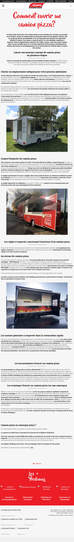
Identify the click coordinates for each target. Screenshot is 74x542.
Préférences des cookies (56, 515)
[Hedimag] (37, 6)
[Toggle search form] (71, 6)
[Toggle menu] (3, 6)
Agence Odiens (68, 515)
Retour (38, 463)
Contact (70, 1)
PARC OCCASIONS (60, 1)
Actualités (41, 1)
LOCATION (50, 1)
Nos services (32, 1)
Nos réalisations (21, 1)
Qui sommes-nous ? (8, 1)
